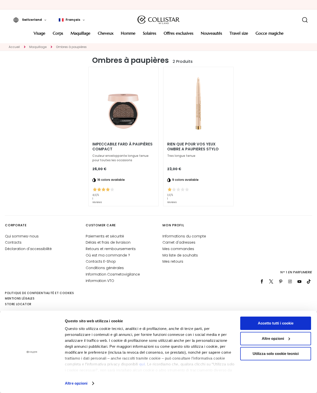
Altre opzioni (76, 383)
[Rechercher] (304, 19)
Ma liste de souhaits (180, 255)
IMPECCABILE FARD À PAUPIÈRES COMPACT (122, 147)
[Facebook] (262, 281)
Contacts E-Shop (101, 261)
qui (142, 364)
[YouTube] (299, 281)
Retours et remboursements (111, 248)
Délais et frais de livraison (108, 242)
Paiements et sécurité (105, 236)
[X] (271, 281)
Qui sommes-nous (22, 236)
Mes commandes (178, 248)
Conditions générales (105, 267)
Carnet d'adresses (178, 242)
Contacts (13, 242)
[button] (29, 19)
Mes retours (172, 261)
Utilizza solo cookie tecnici (276, 353)
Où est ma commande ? (108, 255)
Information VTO (100, 280)
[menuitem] (39, 35)
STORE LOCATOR (18, 304)
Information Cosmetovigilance (113, 274)
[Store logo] (158, 20)
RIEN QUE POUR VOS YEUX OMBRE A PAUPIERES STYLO (193, 147)
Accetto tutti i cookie (275, 323)
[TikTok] (309, 281)
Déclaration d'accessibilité (28, 248)
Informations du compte (184, 236)
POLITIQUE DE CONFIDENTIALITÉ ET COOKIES (39, 293)
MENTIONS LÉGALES (20, 298)
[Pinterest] (280, 281)
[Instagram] (290, 281)
